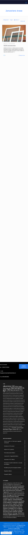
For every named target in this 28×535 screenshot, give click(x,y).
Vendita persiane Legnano (8, 408)
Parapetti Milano (8, 474)
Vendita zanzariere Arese (9, 45)
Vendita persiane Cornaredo (8, 403)
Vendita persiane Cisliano (19, 400)
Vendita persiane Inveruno (8, 406)
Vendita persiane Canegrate (18, 395)
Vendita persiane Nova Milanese (14, 411)
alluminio (9, 386)
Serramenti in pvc (13, 389)
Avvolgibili (22, 532)
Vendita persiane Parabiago (13, 414)
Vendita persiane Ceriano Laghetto (13, 398)
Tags (11, 20)
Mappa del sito (20, 527)
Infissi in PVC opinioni (9, 449)
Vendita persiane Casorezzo (8, 396)
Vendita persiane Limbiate (19, 408)
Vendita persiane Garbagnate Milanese (15, 405)
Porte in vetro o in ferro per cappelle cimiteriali (12, 442)
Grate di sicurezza (18, 531)
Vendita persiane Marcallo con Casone (10, 409)
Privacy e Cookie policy (14, 528)
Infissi (22, 529)
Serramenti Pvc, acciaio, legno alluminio (12, 529)
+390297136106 (5, 367)
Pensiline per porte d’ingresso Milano (12, 467)
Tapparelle (11, 531)
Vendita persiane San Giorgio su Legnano (14, 419)
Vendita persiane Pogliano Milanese (16, 416)
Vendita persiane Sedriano (19, 421)
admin (6, 44)
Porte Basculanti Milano (9, 452)
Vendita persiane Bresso (15, 393)
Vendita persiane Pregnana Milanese (10, 418)
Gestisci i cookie (6, 533)
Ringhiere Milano (8, 471)
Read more (22, 55)
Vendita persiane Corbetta (8, 401)
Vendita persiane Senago (8, 423)
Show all (23, 21)
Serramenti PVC (13, 391)
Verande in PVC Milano (9, 459)
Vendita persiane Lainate (19, 406)
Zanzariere (6, 531)
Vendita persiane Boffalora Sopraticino (13, 391)
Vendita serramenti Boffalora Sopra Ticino (13, 428)
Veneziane (17, 532)
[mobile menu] (26, 3)
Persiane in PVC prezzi (9, 446)
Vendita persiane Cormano (19, 401)
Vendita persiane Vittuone (14, 426)
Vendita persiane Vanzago (13, 424)
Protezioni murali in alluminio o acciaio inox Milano (13, 463)
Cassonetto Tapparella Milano (11, 456)
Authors (16, 20)
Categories (5, 20)
